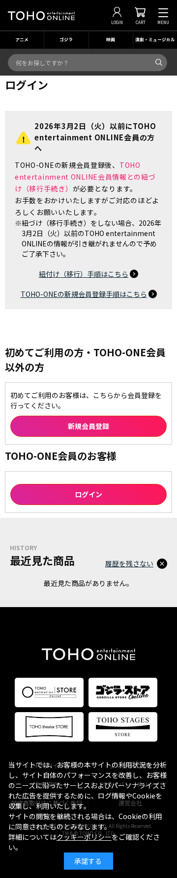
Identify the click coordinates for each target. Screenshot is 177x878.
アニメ (22, 39)
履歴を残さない (129, 563)
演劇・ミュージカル (155, 39)
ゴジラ (66, 39)
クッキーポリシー (84, 837)
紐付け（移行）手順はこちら (83, 274)
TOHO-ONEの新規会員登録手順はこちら (84, 294)
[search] (159, 62)
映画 (110, 39)
